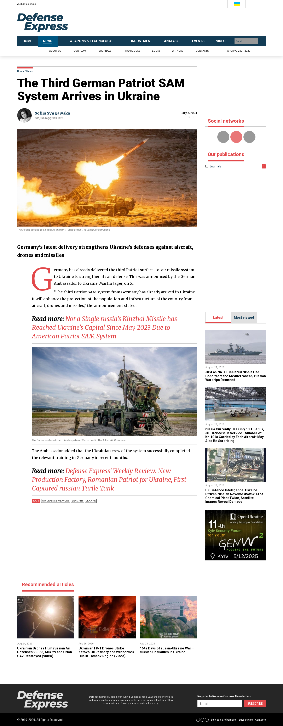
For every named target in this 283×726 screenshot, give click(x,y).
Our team (80, 50)
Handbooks (132, 50)
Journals (105, 50)
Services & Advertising (224, 719)
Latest (218, 318)
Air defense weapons (55, 500)
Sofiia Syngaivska (52, 113)
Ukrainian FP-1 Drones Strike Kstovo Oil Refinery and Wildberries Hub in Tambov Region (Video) (106, 652)
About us (55, 50)
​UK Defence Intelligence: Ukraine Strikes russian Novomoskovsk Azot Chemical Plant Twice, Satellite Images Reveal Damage (234, 496)
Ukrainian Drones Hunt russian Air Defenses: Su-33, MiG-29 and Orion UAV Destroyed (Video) (44, 652)
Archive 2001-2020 (238, 50)
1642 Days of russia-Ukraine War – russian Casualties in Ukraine (167, 650)
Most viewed (244, 318)
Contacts (202, 50)
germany (77, 500)
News (29, 71)
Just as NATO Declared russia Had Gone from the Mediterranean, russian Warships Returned (235, 376)
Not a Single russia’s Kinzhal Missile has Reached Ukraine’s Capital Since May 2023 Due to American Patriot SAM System (104, 327)
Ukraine (91, 500)
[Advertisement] (183, 22)
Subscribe (255, 703)
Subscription (246, 719)
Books (156, 50)
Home (20, 71)
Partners (177, 50)
